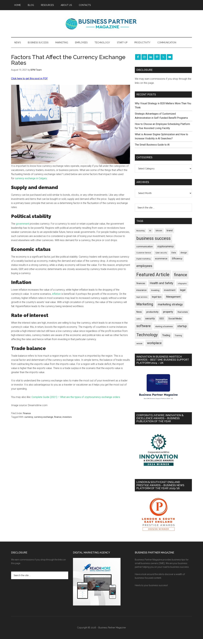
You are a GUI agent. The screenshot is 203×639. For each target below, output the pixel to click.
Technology (147, 334)
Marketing (144, 304)
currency (28, 417)
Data (173, 252)
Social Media (175, 318)
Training (178, 335)
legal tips (156, 296)
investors (67, 417)
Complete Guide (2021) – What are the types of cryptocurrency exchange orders (76, 397)
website (139, 344)
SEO (161, 318)
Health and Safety (161, 283)
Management (173, 296)
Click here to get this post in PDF (29, 78)
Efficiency (177, 258)
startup (182, 326)
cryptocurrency (165, 246)
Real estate (183, 312)
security (150, 318)
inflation (56, 293)
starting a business (164, 326)
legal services (141, 297)
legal (182, 290)
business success (153, 238)
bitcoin (159, 230)
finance (58, 417)
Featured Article (152, 274)
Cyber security (161, 253)
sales (138, 319)
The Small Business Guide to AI (152, 144)
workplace (154, 343)
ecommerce (161, 258)
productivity (152, 311)
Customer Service (143, 253)
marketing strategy (170, 304)
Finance (27, 413)
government (22, 223)
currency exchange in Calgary (31, 178)
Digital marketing (143, 259)
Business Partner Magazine (101, 24)
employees (144, 266)
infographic (182, 284)
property (168, 311)
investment (169, 290)
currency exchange (43, 417)
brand (170, 230)
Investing (155, 290)
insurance (141, 290)
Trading (166, 335)
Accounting (140, 231)
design (183, 252)
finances (140, 283)
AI (150, 231)
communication (144, 246)
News (139, 312)
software (143, 326)
